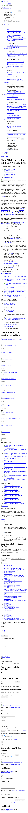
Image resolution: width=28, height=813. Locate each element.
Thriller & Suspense (12, 567)
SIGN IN (9, 4)
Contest (14, 600)
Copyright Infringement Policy (11, 607)
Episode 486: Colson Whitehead (16, 503)
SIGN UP (3, 560)
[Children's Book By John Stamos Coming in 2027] (15, 460)
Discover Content (11, 133)
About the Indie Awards (13, 79)
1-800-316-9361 (9, 771)
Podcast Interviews (8, 18)
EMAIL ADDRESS (6, 558)
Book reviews (7, 12)
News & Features (8, 15)
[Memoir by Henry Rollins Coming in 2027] (15, 290)
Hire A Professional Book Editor (15, 104)
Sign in (2, 730)
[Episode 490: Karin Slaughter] (12, 486)
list (14, 184)
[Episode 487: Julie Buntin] (11, 498)
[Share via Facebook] (9, 169)
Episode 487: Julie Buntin (14, 499)
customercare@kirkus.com (6, 772)
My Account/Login (12, 597)
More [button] (5, 119)
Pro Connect (7, 20)
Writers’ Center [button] (7, 588)
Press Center (22, 600)
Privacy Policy (7, 604)
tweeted (19, 223)
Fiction (14, 31)
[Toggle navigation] (1, 8)
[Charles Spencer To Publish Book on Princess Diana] (15, 446)
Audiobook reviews (9, 14)
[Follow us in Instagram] (4, 631)
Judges (23, 80)
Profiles (9, 62)
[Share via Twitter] (8, 170)
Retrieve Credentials (20, 800)
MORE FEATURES (6, 274)
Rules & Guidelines (17, 80)
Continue (18, 681)
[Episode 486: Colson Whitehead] (12, 502)
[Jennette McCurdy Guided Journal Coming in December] (15, 468)
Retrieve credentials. (15, 707)
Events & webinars (15, 118)
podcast (6, 487)
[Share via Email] (8, 172)
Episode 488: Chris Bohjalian (15, 495)
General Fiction (10, 54)
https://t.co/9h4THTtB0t (10, 261)
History (12, 36)
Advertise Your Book (16, 109)
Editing (12, 99)
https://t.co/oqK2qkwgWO (16, 238)
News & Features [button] (8, 48)
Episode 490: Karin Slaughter (15, 487)
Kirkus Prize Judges (11, 582)
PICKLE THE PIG (8, 311)
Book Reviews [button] (7, 24)
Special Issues (16, 91)
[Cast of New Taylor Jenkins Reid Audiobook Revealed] (15, 284)
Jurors (10, 74)
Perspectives (14, 62)
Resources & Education (12, 97)
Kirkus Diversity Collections (11, 596)
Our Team (9, 600)
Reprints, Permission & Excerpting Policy (9, 609)
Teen (21, 54)
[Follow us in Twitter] (4, 630)
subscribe (3, 519)
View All (9, 29)
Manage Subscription (15, 93)
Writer (5, 726)
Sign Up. (16, 802)
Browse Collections (11, 126)
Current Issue (10, 91)
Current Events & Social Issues (14, 38)
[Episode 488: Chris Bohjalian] (11, 494)
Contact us (6, 603)
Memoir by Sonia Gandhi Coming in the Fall (15, 456)
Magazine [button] (6, 82)
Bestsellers (9, 46)
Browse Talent (19, 133)
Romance (24, 32)
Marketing (21, 99)
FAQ (17, 600)
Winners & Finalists (11, 72)
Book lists (14, 46)
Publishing (16, 99)
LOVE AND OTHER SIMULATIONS (13, 319)
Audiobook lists (21, 46)
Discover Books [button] (8, 565)
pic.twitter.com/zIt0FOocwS (11, 263)
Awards (18, 62)
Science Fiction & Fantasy (13, 55)
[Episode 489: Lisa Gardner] (11, 490)
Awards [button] (6, 67)
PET (5, 246)
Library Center (10, 113)
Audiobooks (10, 31)
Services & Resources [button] (9, 94)
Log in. (15, 699)
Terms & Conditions (9, 606)
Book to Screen (10, 64)
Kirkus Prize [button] (7, 579)
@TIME (11, 253)
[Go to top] (4, 636)
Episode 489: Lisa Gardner (14, 491)
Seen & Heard (4, 156)
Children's (12, 40)
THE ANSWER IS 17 (9, 305)
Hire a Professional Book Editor (11, 589)
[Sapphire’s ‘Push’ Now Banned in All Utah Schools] (15, 278)
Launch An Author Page (19, 134)
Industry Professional (9, 728)
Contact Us (6, 614)
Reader (6, 725)
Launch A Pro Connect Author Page (17, 109)
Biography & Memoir (18, 569)
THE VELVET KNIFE (9, 326)
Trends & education (11, 115)
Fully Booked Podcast (17, 66)
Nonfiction (13, 35)
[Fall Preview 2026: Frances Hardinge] (13, 295)
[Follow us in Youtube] (4, 633)
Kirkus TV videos (18, 576)
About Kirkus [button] (7, 599)
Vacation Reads (15, 47)
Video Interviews (8, 17)
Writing (8, 99)
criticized (3, 196)
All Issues (12, 585)
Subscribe (22, 93)
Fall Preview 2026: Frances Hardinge (17, 296)
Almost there (4, 697)
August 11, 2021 (8, 242)
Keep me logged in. (6, 736)
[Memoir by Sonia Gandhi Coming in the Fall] (15, 453)
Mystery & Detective (16, 32)
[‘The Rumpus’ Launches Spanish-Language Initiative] (15, 476)
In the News (17, 64)
